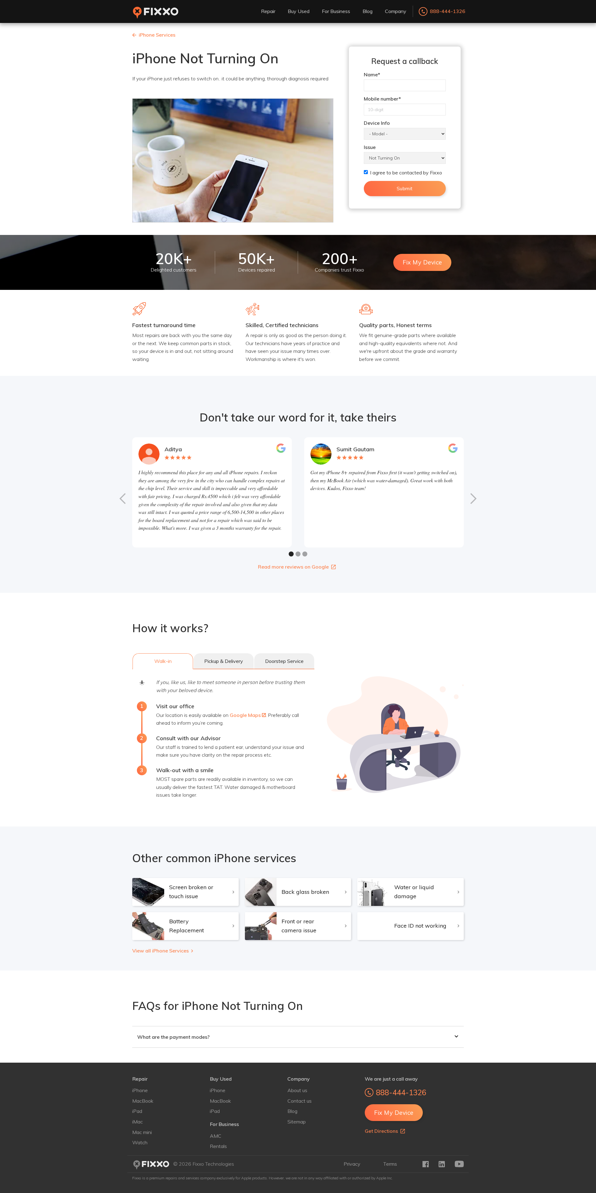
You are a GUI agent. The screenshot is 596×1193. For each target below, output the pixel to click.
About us (297, 1090)
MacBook (142, 1101)
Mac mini (142, 1132)
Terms (390, 1164)
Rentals (218, 1146)
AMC (215, 1136)
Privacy (352, 1164)
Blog (292, 1111)
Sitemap (296, 1122)
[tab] (163, 661)
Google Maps (248, 715)
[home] (155, 11)
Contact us (299, 1101)
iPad (137, 1111)
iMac (137, 1122)
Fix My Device (422, 262)
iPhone (140, 1090)
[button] (268, 11)
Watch (139, 1142)
